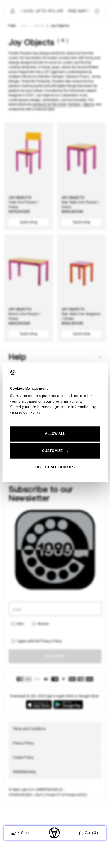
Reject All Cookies (55, 467)
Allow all (55, 434)
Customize (52, 451)
